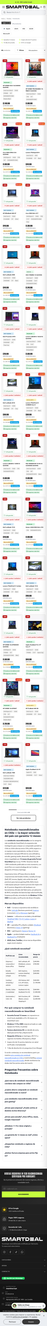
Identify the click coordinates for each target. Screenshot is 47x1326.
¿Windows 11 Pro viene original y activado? (18, 1127)
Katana (24, 931)
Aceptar (31, 1322)
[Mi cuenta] (41, 7)
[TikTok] (16, 1252)
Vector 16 (32, 931)
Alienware (24, 913)
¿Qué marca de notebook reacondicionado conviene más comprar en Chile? (22, 1082)
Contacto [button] (6, 1271)
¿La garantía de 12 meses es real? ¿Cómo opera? (21, 1136)
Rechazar (12, 1322)
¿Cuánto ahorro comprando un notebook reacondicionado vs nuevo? (21, 1091)
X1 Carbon (25, 919)
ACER (31, 29)
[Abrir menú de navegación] (3, 7)
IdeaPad (10, 921)
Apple (8, 29)
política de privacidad (20, 1317)
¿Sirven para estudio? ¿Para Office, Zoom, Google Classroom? (21, 1118)
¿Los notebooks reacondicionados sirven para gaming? (21, 1100)
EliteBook (37, 925)
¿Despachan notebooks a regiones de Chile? (20, 1145)
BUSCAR (4, 12)
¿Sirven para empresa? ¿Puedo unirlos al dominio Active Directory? (21, 1109)
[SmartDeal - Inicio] (23, 1239)
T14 (20, 919)
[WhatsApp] (22, 1252)
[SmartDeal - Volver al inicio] (23, 7)
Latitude (15, 910)
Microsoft (6, 34)
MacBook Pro (12, 937)
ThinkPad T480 (12, 919)
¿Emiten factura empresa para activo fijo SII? (21, 1154)
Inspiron (36, 910)
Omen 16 (19, 927)
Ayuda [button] (4, 1265)
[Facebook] (10, 1252)
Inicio (3, 18)
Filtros (21, 50)
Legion (32, 919)
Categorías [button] (6, 1260)
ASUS (16, 29)
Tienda (9, 18)
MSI (23, 29)
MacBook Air (35, 934)
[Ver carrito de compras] (44, 7)
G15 (17, 913)
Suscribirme (23, 1194)
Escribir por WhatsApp (15, 1278)
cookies (34, 1317)
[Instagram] (4, 1252)
